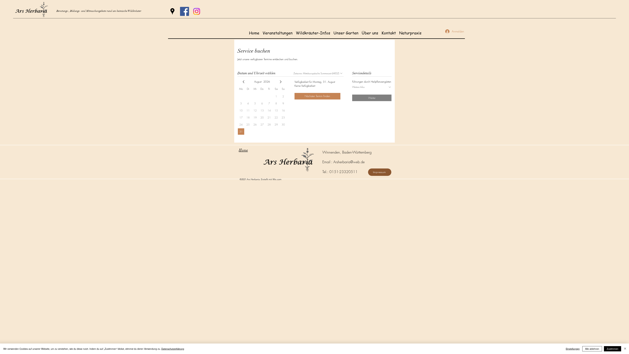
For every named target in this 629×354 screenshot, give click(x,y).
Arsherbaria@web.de (349, 161)
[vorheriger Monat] (244, 82)
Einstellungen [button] (573, 348)
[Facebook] (184, 11)
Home (243, 150)
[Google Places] (172, 11)
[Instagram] (196, 11)
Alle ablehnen (592, 348)
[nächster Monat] (281, 82)
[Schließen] (625, 348)
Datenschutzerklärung (172, 348)
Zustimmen (612, 348)
